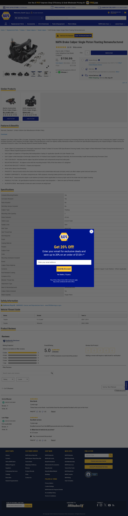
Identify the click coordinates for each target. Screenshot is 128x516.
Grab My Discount (64, 269)
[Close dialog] (91, 231)
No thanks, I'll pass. (64, 274)
